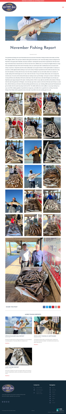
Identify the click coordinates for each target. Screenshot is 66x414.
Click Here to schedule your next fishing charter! (33, 0)
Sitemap (33, 410)
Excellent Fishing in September (45, 336)
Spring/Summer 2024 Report (14, 336)
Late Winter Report (12, 367)
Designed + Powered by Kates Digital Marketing (56, 412)
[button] (63, 7)
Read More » (7, 343)
